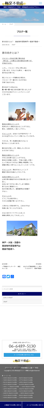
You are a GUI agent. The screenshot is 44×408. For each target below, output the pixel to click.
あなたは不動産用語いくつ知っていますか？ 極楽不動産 (32, 267)
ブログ (13, 44)
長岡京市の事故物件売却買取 (10, 393)
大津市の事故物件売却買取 (26, 397)
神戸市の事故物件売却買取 (26, 380)
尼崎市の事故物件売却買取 (10, 378)
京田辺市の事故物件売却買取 (26, 388)
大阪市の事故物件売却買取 (28, 386)
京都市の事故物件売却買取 (27, 393)
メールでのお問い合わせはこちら (23, 355)
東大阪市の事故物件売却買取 (26, 384)
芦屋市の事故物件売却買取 (10, 380)
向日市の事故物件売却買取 (26, 391)
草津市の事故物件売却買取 (10, 397)
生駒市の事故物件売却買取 (10, 388)
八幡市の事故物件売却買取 (10, 391)
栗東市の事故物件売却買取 (26, 395)
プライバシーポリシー (12, 368)
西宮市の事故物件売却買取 (26, 378)
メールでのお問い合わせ (33, 405)
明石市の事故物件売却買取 (10, 382)
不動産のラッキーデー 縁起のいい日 (11, 267)
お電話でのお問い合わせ (11, 405)
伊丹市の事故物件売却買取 (10, 384)
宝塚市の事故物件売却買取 (26, 382)
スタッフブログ (7, 298)
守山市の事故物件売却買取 (10, 395)
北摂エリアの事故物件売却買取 (11, 386)
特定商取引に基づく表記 (29, 368)
